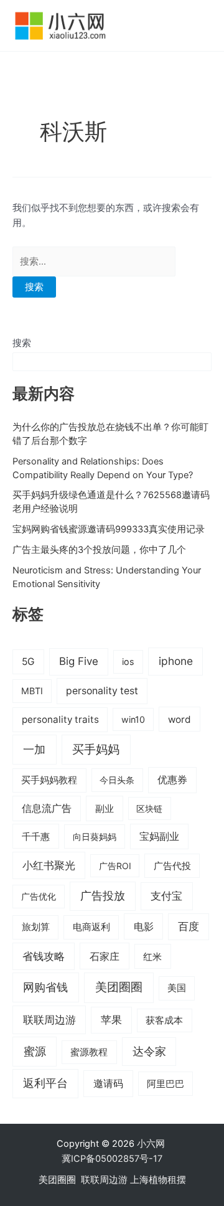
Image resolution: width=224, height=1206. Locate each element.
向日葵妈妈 (94, 836)
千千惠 (36, 836)
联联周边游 (49, 1019)
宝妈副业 (159, 836)
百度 (188, 926)
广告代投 (172, 866)
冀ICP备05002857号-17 (112, 1158)
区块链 (149, 808)
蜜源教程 (89, 1052)
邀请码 (108, 1083)
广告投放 (102, 895)
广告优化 (38, 896)
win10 (133, 719)
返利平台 (45, 1083)
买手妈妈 (95, 749)
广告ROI (115, 865)
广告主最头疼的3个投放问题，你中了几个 (99, 549)
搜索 (21, 343)
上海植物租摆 (158, 1179)
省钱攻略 (43, 956)
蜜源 (35, 1051)
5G (28, 661)
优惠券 (172, 780)
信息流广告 (47, 808)
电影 (144, 926)
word (179, 719)
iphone (176, 660)
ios (128, 661)
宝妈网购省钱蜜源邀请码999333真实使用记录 (108, 529)
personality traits (60, 719)
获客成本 (164, 1020)
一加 (34, 749)
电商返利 (91, 927)
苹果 (111, 1020)
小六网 (152, 1143)
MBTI (32, 690)
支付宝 (166, 895)
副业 (104, 808)
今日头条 (117, 780)
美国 (176, 988)
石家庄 (104, 956)
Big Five (78, 661)
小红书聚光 (48, 865)
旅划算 (36, 927)
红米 (152, 957)
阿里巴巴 (165, 1084)
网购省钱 (45, 987)
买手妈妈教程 (49, 780)
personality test (102, 691)
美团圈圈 (118, 987)
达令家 (149, 1051)
